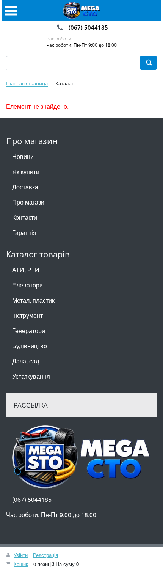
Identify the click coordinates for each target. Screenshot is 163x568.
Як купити (25, 171)
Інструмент (27, 315)
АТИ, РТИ (25, 269)
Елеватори (27, 285)
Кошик (21, 564)
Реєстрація (45, 554)
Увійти (21, 554)
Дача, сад (25, 361)
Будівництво (29, 345)
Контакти (24, 217)
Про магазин (30, 202)
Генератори (28, 330)
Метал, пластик (33, 300)
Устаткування (31, 376)
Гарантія (24, 232)
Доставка (25, 186)
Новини (23, 156)
